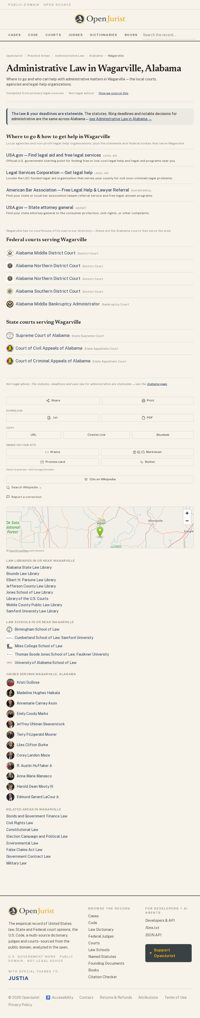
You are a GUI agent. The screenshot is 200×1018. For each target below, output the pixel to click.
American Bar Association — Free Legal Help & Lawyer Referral (67, 190)
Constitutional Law (22, 830)
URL (33, 434)
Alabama (96, 55)
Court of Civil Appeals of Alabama (49, 348)
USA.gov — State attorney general (39, 207)
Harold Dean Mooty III (35, 786)
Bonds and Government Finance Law (36, 816)
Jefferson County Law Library (31, 586)
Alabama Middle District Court (46, 253)
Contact (86, 997)
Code (33, 35)
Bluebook (163, 434)
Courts (53, 35)
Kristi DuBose (28, 682)
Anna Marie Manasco (34, 776)
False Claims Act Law (24, 850)
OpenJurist (14, 55)
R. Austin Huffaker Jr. (35, 766)
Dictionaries (103, 35)
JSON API (153, 935)
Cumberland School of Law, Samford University (54, 638)
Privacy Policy (20, 1005)
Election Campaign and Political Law (37, 836)
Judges (75, 35)
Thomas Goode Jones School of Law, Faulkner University (62, 654)
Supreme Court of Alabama (43, 335)
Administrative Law (69, 55)
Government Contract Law (28, 856)
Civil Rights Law (19, 823)
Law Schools (99, 950)
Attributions (148, 997)
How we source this (113, 93)
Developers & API (160, 920)
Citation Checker (102, 977)
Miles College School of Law (39, 646)
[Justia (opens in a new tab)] (18, 978)
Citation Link (96, 434)
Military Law (16, 863)
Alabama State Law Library (29, 567)
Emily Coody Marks (32, 714)
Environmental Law (22, 843)
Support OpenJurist (162, 953)
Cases (14, 35)
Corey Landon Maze (33, 755)
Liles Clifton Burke (32, 745)
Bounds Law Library (22, 574)
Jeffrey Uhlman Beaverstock (41, 724)
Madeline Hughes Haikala (38, 693)
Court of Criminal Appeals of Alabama (53, 360)
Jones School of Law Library (29, 592)
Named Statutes (102, 957)
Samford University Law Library (32, 611)
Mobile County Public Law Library (34, 605)
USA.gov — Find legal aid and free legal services (53, 155)
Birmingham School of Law (37, 629)
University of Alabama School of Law (46, 663)
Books (131, 35)
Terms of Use (175, 997)
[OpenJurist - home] (100, 19)
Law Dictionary (100, 929)
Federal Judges (101, 936)
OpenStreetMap (19, 550)
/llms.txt (152, 928)
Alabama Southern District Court (48, 291)
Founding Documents (106, 963)
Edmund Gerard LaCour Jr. (38, 797)
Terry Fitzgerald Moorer (37, 734)
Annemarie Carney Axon (37, 703)
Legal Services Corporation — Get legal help (49, 172)
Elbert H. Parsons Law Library (31, 580)
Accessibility (59, 997)
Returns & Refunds (116, 997)
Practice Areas (39, 55)
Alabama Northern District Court (48, 265)
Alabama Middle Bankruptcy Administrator (58, 304)
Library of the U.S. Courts (27, 599)
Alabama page (157, 384)
